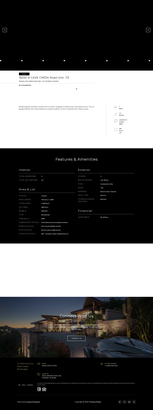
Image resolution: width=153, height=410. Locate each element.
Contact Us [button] (76, 338)
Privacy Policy (95, 402)
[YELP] (134, 402)
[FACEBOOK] (119, 402)
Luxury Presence (33, 402)
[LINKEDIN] (129, 402)
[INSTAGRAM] (124, 402)
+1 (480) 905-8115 (111, 365)
